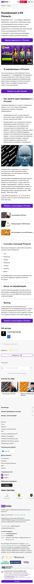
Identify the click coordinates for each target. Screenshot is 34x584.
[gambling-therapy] (26, 562)
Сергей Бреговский (14, 332)
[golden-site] (9, 557)
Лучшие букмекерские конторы (11, 411)
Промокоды (5, 407)
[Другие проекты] (5, 2)
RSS (2, 431)
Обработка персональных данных (10, 441)
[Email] (8, 336)
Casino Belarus (5, 458)
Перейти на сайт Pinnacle (17, 91)
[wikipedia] (19, 557)
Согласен (17, 581)
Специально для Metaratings (8, 429)
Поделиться (15, 355)
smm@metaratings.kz (11, 533)
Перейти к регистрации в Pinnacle (17, 206)
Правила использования (7, 436)
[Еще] (32, 2)
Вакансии (3, 426)
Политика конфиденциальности (9, 433)
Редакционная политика (7, 443)
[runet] (2, 557)
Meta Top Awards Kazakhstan (8, 463)
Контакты (3, 422)
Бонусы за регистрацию (9, 415)
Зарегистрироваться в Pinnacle (17, 40)
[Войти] (29, 2)
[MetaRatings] (6, 506)
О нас (2, 424)
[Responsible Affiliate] (7, 567)
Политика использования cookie (9, 438)
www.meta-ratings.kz (19, 514)
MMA (2, 465)
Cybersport (4, 460)
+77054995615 (10, 535)
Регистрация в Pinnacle (8, 393)
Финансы (3, 468)
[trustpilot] (5, 562)
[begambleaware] (15, 562)
